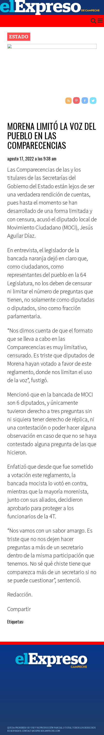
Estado (18, 37)
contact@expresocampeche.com (41, 731)
